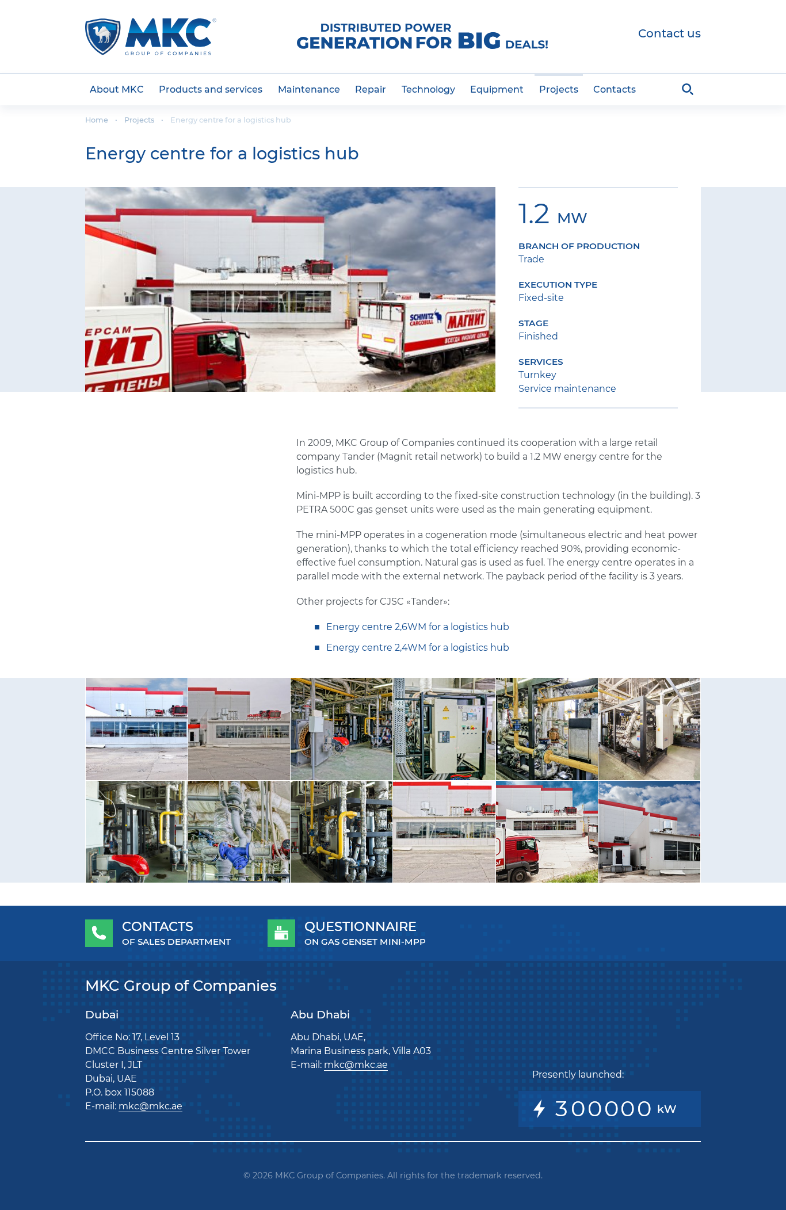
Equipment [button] (497, 89)
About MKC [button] (117, 89)
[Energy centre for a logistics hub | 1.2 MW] (290, 289)
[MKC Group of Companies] (150, 37)
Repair (370, 89)
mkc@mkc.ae (150, 1106)
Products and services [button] (210, 89)
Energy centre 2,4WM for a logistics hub (417, 647)
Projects (558, 89)
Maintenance (309, 89)
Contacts (614, 89)
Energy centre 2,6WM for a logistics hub (417, 626)
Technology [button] (428, 89)
